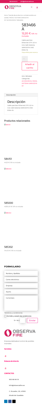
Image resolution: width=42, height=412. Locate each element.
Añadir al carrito (29, 66)
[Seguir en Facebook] (10, 401)
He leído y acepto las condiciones (19, 316)
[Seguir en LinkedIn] (5, 401)
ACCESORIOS (11, 20)
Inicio (6, 15)
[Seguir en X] (14, 401)
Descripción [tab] (11, 95)
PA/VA (11, 17)
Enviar (32, 320)
